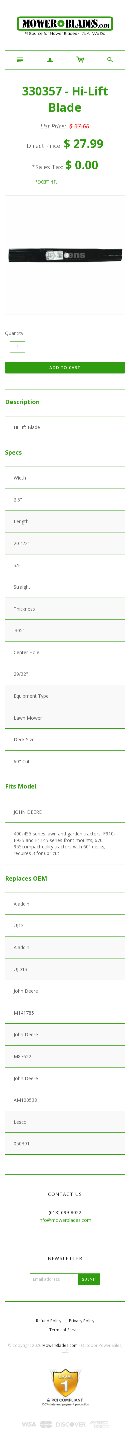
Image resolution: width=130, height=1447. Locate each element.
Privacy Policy (81, 1321)
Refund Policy (48, 1321)
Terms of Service (65, 1330)
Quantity (14, 333)
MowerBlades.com (60, 1345)
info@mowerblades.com (65, 1220)
